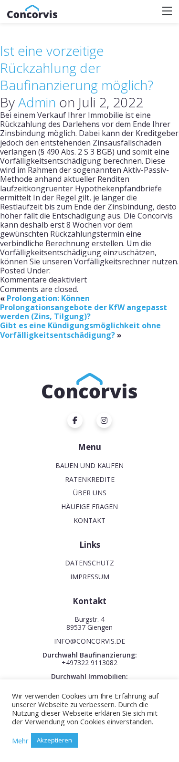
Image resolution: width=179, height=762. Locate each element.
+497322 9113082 (89, 662)
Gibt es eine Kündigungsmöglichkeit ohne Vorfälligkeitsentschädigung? (80, 330)
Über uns (89, 492)
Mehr (20, 740)
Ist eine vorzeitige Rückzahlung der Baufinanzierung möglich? (76, 68)
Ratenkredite (90, 479)
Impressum (89, 576)
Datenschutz (89, 562)
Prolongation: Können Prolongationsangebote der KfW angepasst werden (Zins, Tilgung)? (83, 307)
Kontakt (89, 520)
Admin (37, 102)
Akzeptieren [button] (54, 740)
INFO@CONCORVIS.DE (89, 641)
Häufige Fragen (89, 506)
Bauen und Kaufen (89, 465)
